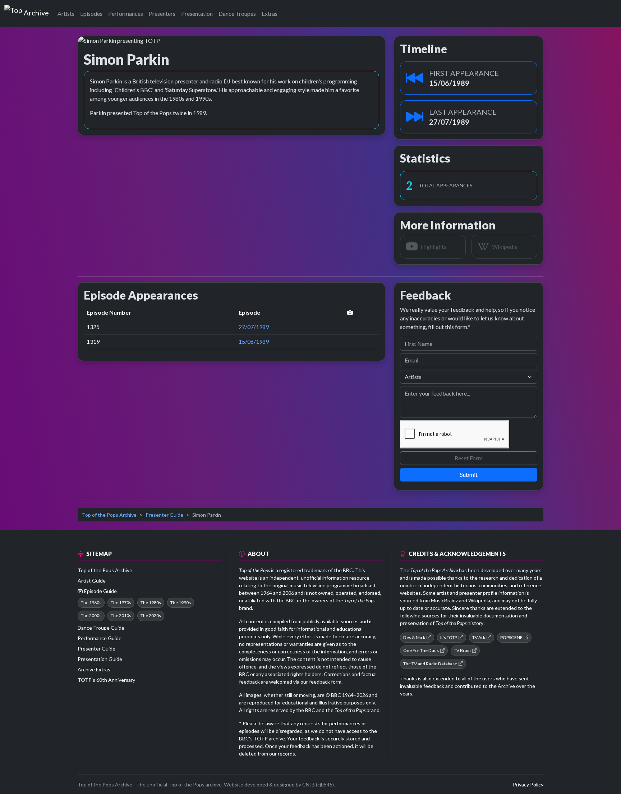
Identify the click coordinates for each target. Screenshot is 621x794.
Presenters (162, 13)
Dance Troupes (237, 13)
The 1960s (91, 602)
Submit (469, 474)
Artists (66, 13)
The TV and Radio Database (430, 663)
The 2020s (151, 615)
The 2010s (121, 615)
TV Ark (478, 637)
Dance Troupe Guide (101, 628)
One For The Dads (421, 650)
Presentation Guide (100, 659)
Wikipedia (479, 600)
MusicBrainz (444, 600)
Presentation (197, 13)
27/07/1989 (254, 326)
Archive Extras (94, 669)
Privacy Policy (528, 784)
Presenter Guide (164, 515)
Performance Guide (99, 638)
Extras (269, 13)
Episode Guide (100, 591)
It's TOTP (448, 637)
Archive (36, 11)
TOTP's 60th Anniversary (106, 680)
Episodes (91, 13)
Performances (125, 13)
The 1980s (151, 602)
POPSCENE (511, 637)
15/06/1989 (254, 341)
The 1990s (180, 602)
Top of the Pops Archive (109, 515)
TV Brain (462, 650)
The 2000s (91, 615)
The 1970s (121, 602)
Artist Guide (92, 581)
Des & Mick (414, 637)
